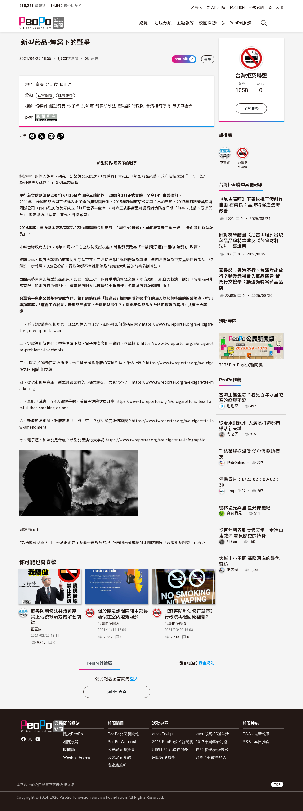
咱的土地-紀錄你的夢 (170, 749)
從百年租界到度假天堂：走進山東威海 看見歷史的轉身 (251, 533)
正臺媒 (36, 629)
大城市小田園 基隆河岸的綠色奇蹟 (249, 561)
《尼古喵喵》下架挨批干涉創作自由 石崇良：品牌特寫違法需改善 (251, 205)
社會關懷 (45, 95)
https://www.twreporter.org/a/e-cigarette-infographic (155, 440)
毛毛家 (232, 406)
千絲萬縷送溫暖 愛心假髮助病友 (249, 454)
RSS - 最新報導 (256, 733)
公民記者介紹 (119, 757)
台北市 (51, 84)
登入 (198, 7)
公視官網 (256, 7)
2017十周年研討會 (212, 741)
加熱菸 (87, 106)
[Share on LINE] (51, 136)
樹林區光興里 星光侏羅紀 (244, 507)
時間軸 (69, 749)
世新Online (236, 462)
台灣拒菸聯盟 (158, 106)
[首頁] (41, 23)
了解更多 (251, 108)
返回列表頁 (117, 692)
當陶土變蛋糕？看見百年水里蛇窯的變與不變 (251, 397)
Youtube (38, 739)
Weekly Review (77, 757)
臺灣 (40, 84)
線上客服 (276, 7)
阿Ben (232, 541)
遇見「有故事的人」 (213, 757)
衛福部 (124, 106)
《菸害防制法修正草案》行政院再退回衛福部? (190, 614)
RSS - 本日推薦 (256, 741)
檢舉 (207, 59)
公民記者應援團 (121, 749)
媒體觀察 (65, 95)
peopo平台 (236, 490)
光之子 (232, 434)
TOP (277, 784)
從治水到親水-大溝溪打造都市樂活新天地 (249, 425)
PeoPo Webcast (122, 741)
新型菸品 (57, 106)
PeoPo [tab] (99, 663)
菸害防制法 (105, 106)
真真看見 (234, 513)
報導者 (41, 106)
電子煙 (73, 106)
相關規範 (71, 741)
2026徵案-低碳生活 (212, 733)
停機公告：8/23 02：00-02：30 (249, 482)
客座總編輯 (117, 765)
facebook (24, 739)
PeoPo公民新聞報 (123, 733)
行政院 (138, 106)
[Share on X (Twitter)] (41, 136)
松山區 (66, 84)
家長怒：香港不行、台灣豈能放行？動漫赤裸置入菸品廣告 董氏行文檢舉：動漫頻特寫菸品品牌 (251, 279)
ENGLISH (237, 7)
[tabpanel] (116, 678)
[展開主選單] (276, 23)
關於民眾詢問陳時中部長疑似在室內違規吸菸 (123, 614)
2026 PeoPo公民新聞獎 (172, 741)
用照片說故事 (163, 757)
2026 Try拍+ (163, 733)
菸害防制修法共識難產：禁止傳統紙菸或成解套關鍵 (56, 616)
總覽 (143, 22)
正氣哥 (232, 570)
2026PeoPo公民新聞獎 (241, 364)
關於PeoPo (73, 733)
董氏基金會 (182, 106)
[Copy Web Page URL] (60, 136)
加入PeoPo (216, 7)
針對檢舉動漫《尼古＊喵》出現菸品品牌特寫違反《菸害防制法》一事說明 (251, 240)
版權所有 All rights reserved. (47, 117)
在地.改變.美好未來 (212, 749)
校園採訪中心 (212, 22)
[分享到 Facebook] (32, 136)
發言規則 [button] (206, 663)
